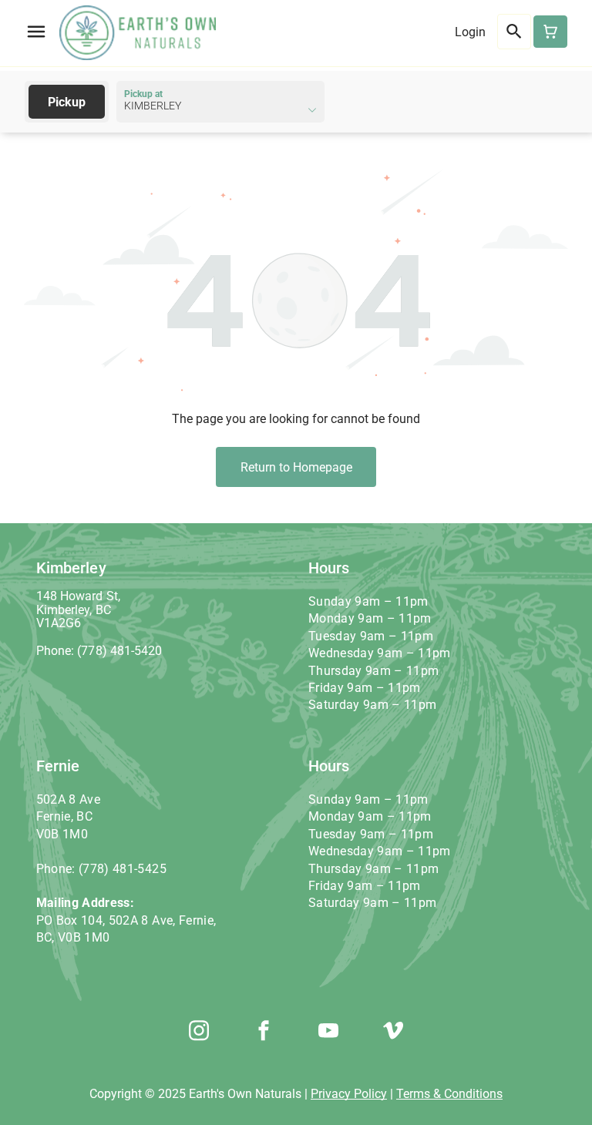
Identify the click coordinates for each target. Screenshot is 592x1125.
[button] (36, 31)
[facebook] (264, 1032)
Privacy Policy (349, 1093)
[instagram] (199, 1032)
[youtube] (328, 1032)
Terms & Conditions (449, 1093)
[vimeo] (393, 1032)
